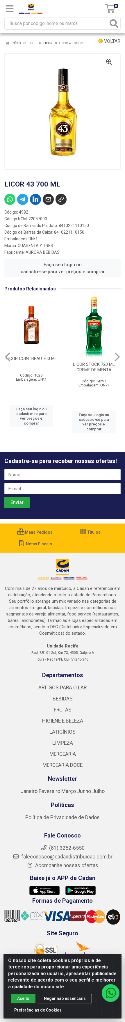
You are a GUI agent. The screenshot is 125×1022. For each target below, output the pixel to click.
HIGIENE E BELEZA (62, 721)
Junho (84, 791)
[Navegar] (7, 357)
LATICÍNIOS (62, 732)
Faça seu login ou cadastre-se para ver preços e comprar (63, 268)
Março (69, 791)
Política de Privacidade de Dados (62, 817)
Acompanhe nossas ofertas (66, 865)
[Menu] (9, 8)
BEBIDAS (63, 699)
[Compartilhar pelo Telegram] (22, 199)
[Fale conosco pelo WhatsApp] (110, 993)
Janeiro (30, 791)
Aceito (23, 998)
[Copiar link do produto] (61, 199)
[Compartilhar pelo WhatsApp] (9, 199)
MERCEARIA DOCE (62, 765)
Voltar (111, 41)
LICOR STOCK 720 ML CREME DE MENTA (94, 367)
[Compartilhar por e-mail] (48, 199)
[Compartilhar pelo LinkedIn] (35, 199)
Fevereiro (50, 791)
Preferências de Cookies (38, 1010)
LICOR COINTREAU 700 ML (31, 358)
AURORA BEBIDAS (43, 252)
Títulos (94, 532)
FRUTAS (63, 710)
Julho (98, 791)
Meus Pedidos (38, 532)
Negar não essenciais (65, 998)
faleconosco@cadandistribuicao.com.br (66, 857)
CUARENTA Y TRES (35, 245)
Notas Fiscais (38, 544)
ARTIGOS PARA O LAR (62, 688)
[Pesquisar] (114, 23)
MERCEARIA (62, 754)
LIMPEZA (62, 743)
